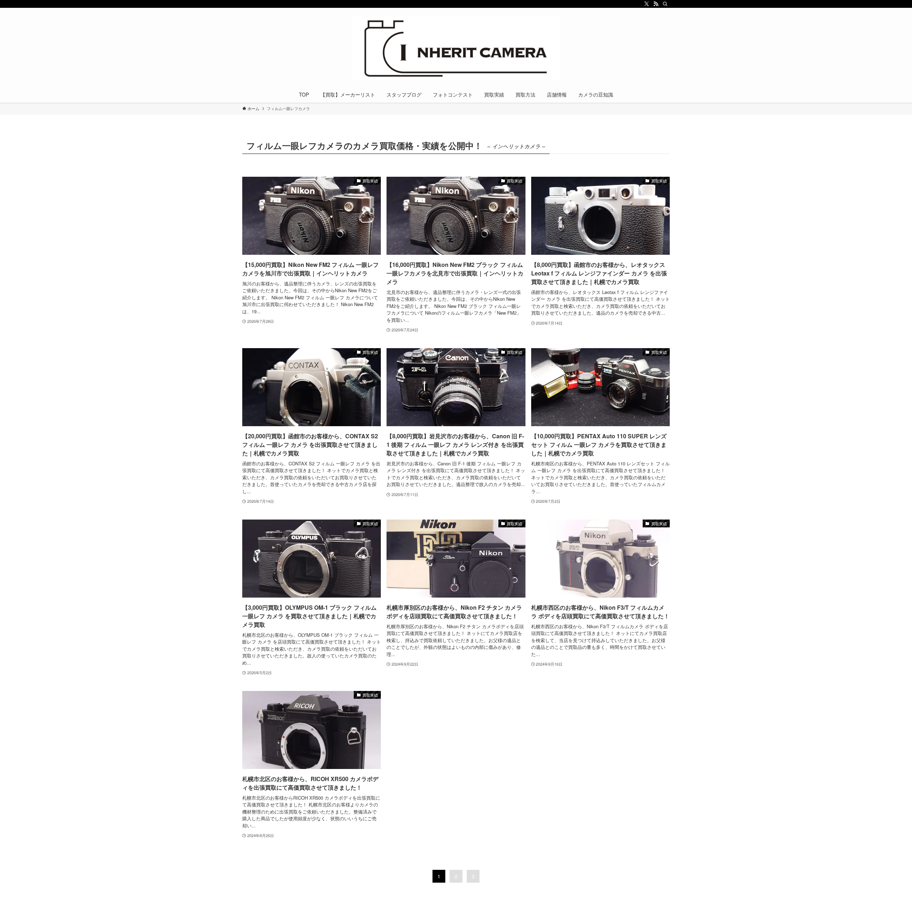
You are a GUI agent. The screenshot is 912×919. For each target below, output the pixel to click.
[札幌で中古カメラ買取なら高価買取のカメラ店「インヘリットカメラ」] (456, 48)
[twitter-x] (646, 4)
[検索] (665, 4)
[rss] (655, 4)
